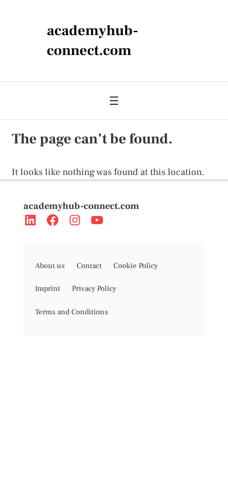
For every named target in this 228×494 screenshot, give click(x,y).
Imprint (47, 288)
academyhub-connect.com (81, 206)
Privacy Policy (94, 288)
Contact (89, 265)
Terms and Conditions (71, 312)
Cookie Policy (135, 265)
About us (50, 265)
